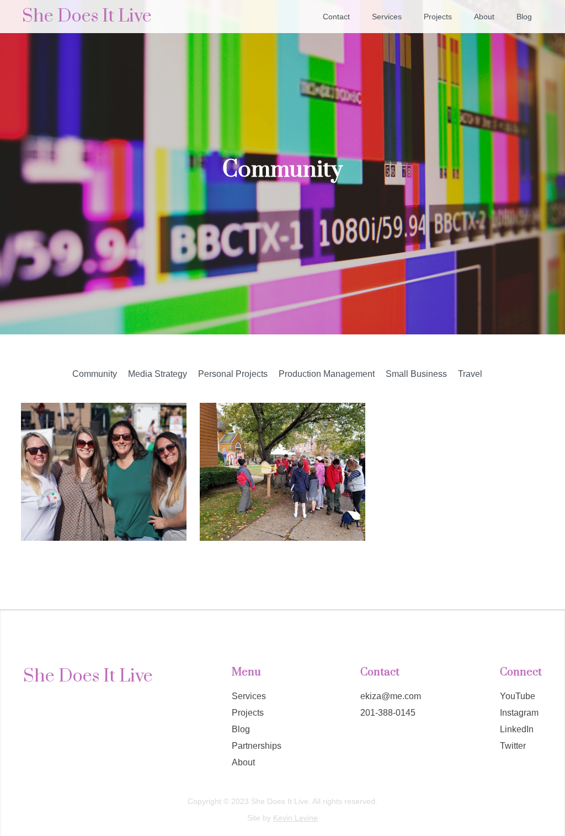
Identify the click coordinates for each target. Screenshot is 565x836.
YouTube (517, 696)
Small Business (416, 374)
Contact (336, 16)
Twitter (513, 745)
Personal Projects (233, 374)
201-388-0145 (387, 712)
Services (387, 16)
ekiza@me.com (390, 696)
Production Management (327, 374)
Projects (438, 16)
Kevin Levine (295, 817)
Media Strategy (157, 374)
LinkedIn (517, 729)
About (484, 16)
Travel (470, 374)
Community (94, 374)
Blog (524, 16)
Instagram (519, 712)
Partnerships (256, 745)
